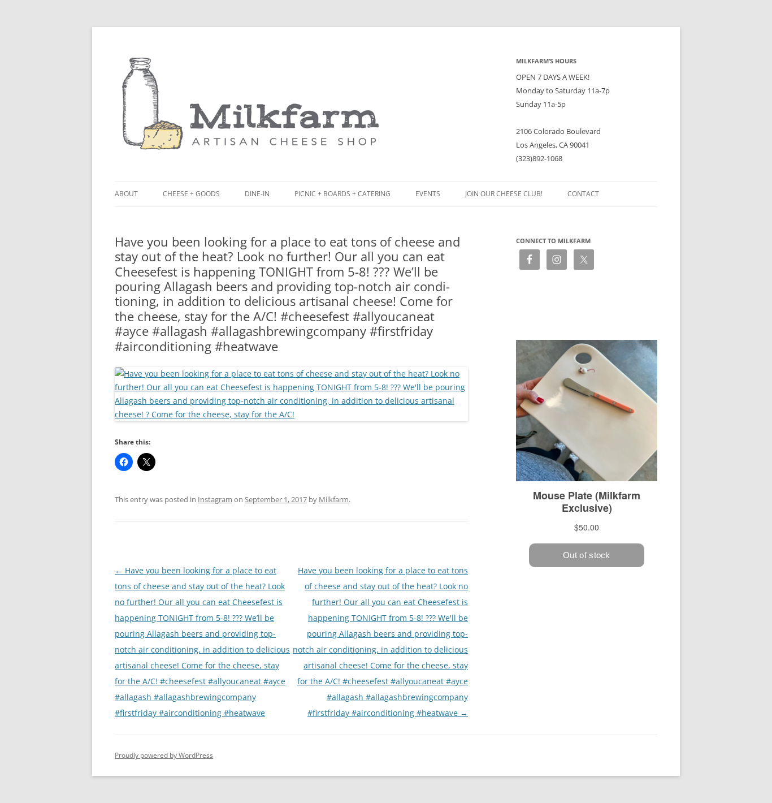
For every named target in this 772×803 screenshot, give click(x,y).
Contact (583, 193)
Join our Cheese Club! (504, 193)
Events (427, 193)
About (126, 193)
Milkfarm (334, 499)
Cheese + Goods (191, 193)
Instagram (215, 499)
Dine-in (257, 193)
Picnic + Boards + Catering (342, 193)
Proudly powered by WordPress (164, 755)
